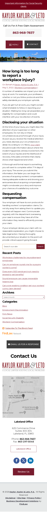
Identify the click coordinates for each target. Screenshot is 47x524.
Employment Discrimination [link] (15, 310)
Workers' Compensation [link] (26, 87)
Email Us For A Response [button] (25, 344)
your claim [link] (35, 145)
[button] (13, 45)
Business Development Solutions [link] (22, 501)
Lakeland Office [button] (23, 449)
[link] (23, 21)
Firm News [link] (7, 314)
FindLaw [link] (23, 504)
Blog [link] (4, 306)
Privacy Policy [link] (34, 498)
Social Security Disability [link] (13, 318)
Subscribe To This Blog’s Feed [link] (19, 328)
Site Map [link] (21, 498)
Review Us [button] (23, 471)
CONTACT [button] (33, 44)
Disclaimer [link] (10, 498)
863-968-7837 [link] (23, 33)
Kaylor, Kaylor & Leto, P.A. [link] (26, 84)
